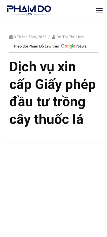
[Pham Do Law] (29, 10)
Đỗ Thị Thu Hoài (70, 37)
